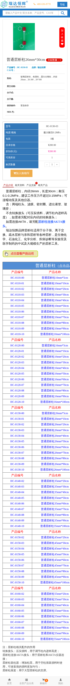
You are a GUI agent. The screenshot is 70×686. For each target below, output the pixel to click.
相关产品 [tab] (43, 185)
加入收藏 (62, 35)
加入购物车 (23, 173)
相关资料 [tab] (19, 185)
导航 (62, 4)
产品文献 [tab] (32, 185)
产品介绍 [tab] (8, 185)
